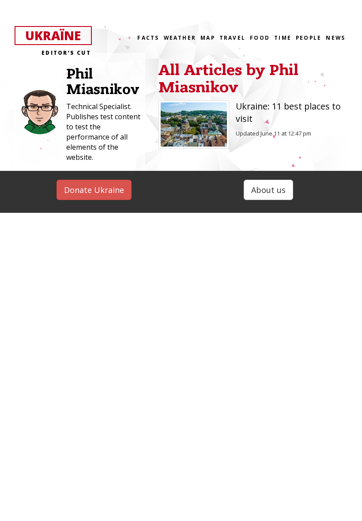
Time (282, 37)
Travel (232, 37)
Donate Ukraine (94, 190)
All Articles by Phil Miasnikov (228, 79)
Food (260, 37)
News (335, 37)
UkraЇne (58, 36)
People (308, 37)
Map (207, 37)
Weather (180, 37)
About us (268, 190)
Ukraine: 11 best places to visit (288, 112)
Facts (148, 37)
